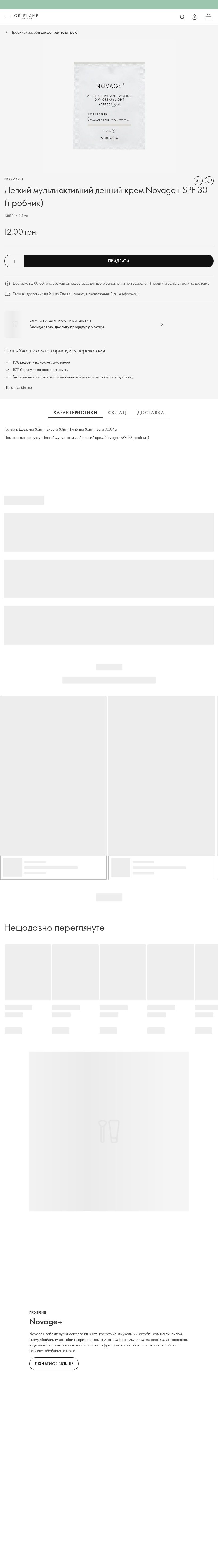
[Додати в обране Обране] (209, 180)
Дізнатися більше (18, 387)
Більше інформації (124, 293)
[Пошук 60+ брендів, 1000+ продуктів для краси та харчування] (182, 17)
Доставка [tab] (151, 412)
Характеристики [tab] (75, 412)
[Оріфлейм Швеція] (26, 17)
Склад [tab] (117, 412)
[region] (109, 105)
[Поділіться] (198, 180)
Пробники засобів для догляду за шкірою (43, 32)
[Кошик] (208, 17)
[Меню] (7, 17)
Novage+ (14, 179)
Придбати (118, 260)
